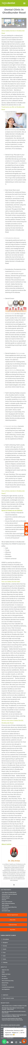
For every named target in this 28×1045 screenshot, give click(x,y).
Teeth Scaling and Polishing (8, 903)
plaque (20, 399)
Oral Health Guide (6, 910)
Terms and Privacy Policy (8, 980)
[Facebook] (8, 1042)
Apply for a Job (5, 969)
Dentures (19, 353)
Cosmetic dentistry (11, 426)
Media (3, 972)
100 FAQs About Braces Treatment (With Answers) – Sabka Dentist (14, 1012)
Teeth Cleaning (5, 905)
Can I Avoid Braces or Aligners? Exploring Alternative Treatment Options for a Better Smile (14, 1015)
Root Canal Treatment (7, 901)
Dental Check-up (6, 896)
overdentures (11, 370)
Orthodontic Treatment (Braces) (9, 894)
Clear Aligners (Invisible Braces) (9, 892)
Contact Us (4, 985)
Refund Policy (5, 982)
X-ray (19, 163)
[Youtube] (12, 1042)
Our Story (4, 976)
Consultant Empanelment (8, 987)
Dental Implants (5, 898)
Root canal (15, 196)
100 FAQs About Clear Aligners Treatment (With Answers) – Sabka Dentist (13, 1008)
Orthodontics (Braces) (12, 238)
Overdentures (5, 908)
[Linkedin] (14, 885)
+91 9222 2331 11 (9, 1037)
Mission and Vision (6, 974)
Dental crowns (9, 313)
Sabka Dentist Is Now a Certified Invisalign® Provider (14, 1005)
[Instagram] (16, 1042)
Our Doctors (5, 978)
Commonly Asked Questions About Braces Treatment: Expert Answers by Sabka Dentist (12, 1019)
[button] (24, 3)
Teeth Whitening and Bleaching (9, 907)
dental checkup (11, 129)
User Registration (6, 989)
